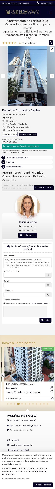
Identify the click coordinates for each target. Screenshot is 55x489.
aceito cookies (44, 485)
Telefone (8, 291)
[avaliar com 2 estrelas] (6, 43)
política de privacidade (40, 303)
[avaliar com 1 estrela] (3, 43)
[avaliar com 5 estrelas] (15, 43)
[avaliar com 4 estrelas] (12, 43)
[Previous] (5, 364)
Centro (35, 110)
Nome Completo (11, 271)
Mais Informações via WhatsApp (22, 146)
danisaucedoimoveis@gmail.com (25, 426)
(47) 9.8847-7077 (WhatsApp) (23, 420)
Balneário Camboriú (15, 110)
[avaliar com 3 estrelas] (9, 43)
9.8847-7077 (46, 3)
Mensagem (9, 256)
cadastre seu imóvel (19, 450)
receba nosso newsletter (21, 445)
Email (6, 281)
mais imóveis (28, 235)
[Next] (49, 364)
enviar (47, 320)
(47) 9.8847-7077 (29, 227)
